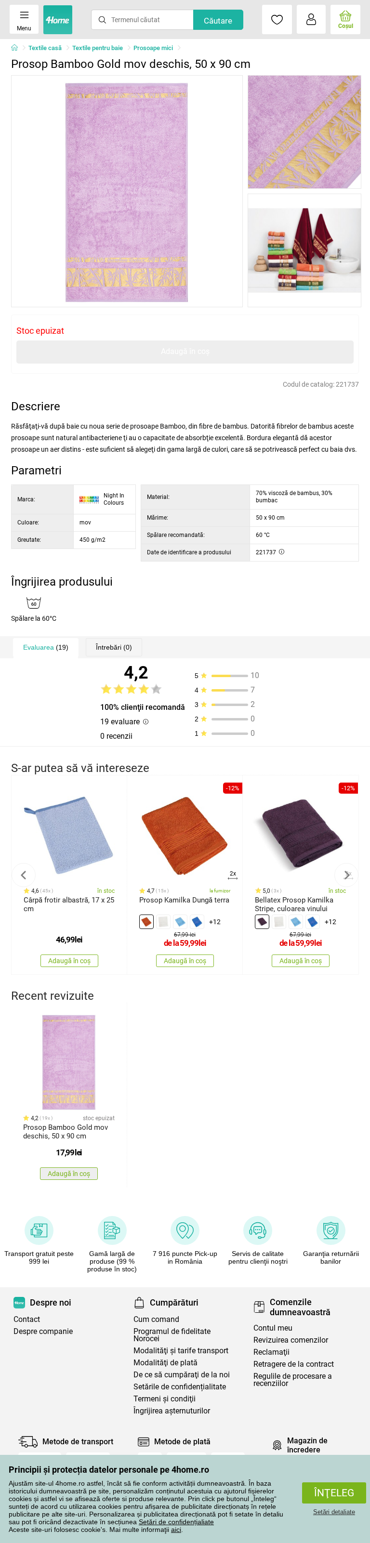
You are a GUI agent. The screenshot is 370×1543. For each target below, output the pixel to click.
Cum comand (156, 1319)
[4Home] (18, 48)
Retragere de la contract (293, 1364)
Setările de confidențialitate (179, 1386)
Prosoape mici (153, 48)
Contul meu (272, 1328)
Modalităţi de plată (165, 1362)
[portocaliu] (146, 921)
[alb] (163, 921)
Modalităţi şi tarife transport (180, 1350)
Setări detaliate (334, 1512)
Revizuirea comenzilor (290, 1340)
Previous (24, 875)
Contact (26, 1319)
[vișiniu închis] (262, 921)
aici (176, 1529)
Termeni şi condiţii (164, 1398)
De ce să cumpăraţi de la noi (181, 1374)
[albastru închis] (197, 921)
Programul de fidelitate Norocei (172, 1335)
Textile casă (45, 48)
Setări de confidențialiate (176, 1522)
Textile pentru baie (97, 48)
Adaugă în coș (185, 351)
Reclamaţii (271, 1352)
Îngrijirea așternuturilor (171, 1410)
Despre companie (43, 1331)
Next (346, 875)
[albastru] (180, 921)
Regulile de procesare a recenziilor (292, 1380)
